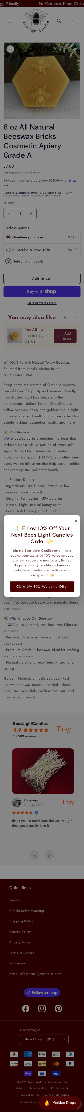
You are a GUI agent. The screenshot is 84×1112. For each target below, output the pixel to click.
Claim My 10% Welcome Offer (42, 586)
